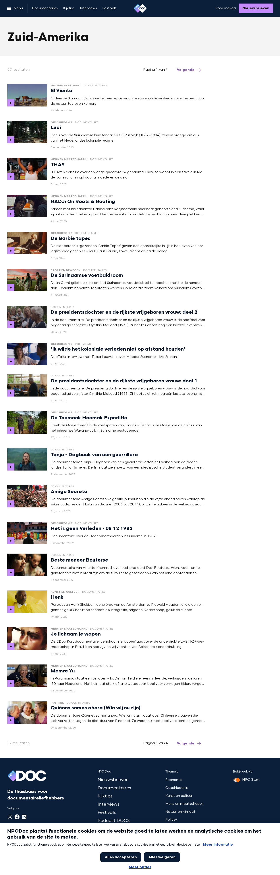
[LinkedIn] (24, 817)
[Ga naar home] (140, 8)
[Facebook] (17, 817)
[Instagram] (10, 817)
